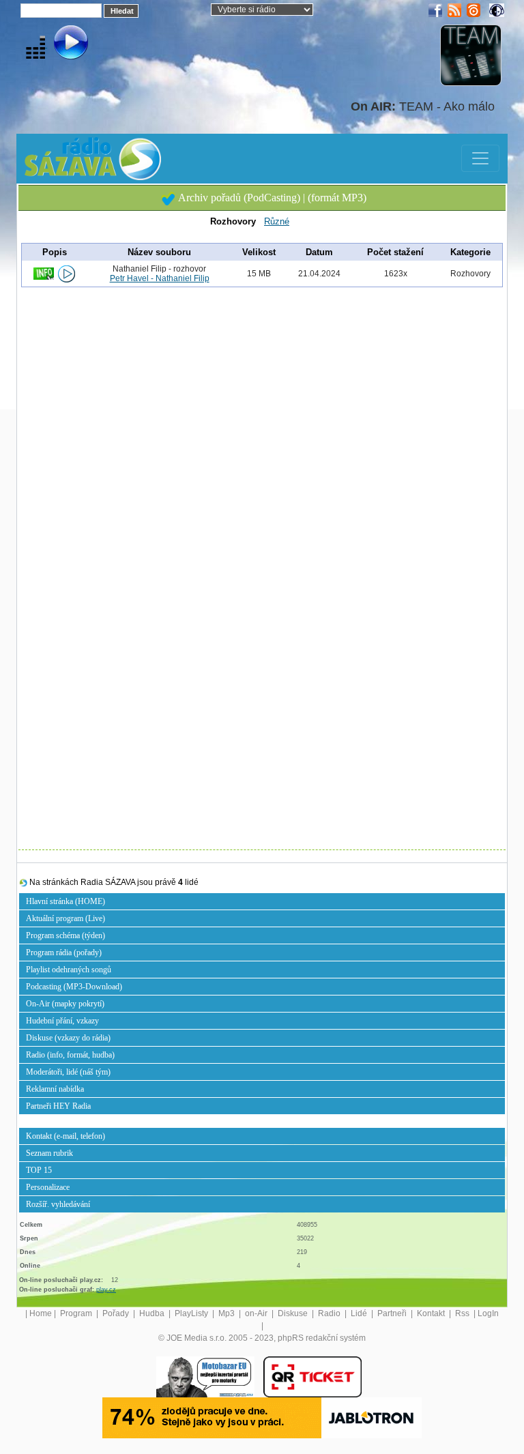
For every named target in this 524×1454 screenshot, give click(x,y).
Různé (276, 221)
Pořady (116, 1313)
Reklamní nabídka (55, 1089)
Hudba (152, 1313)
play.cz (106, 1289)
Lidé (360, 1313)
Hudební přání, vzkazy (62, 1021)
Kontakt (432, 1313)
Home (40, 1313)
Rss (463, 1313)
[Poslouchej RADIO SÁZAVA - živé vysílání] (60, 44)
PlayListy (192, 1313)
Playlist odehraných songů (68, 969)
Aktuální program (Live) (65, 918)
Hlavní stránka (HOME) (65, 901)
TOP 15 (39, 1170)
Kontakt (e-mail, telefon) (65, 1136)
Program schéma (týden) (65, 935)
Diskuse (294, 1313)
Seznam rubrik (49, 1153)
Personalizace (48, 1187)
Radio (330, 1313)
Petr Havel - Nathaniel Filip (159, 278)
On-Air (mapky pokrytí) (65, 1003)
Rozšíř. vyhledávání (58, 1204)
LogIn (488, 1313)
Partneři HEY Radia (58, 1106)
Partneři (393, 1313)
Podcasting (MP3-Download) (74, 986)
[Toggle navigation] (480, 158)
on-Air (257, 1313)
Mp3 (227, 1313)
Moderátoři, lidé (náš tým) (68, 1072)
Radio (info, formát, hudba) (70, 1055)
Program (77, 1313)
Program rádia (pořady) (64, 952)
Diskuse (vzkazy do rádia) (68, 1038)
